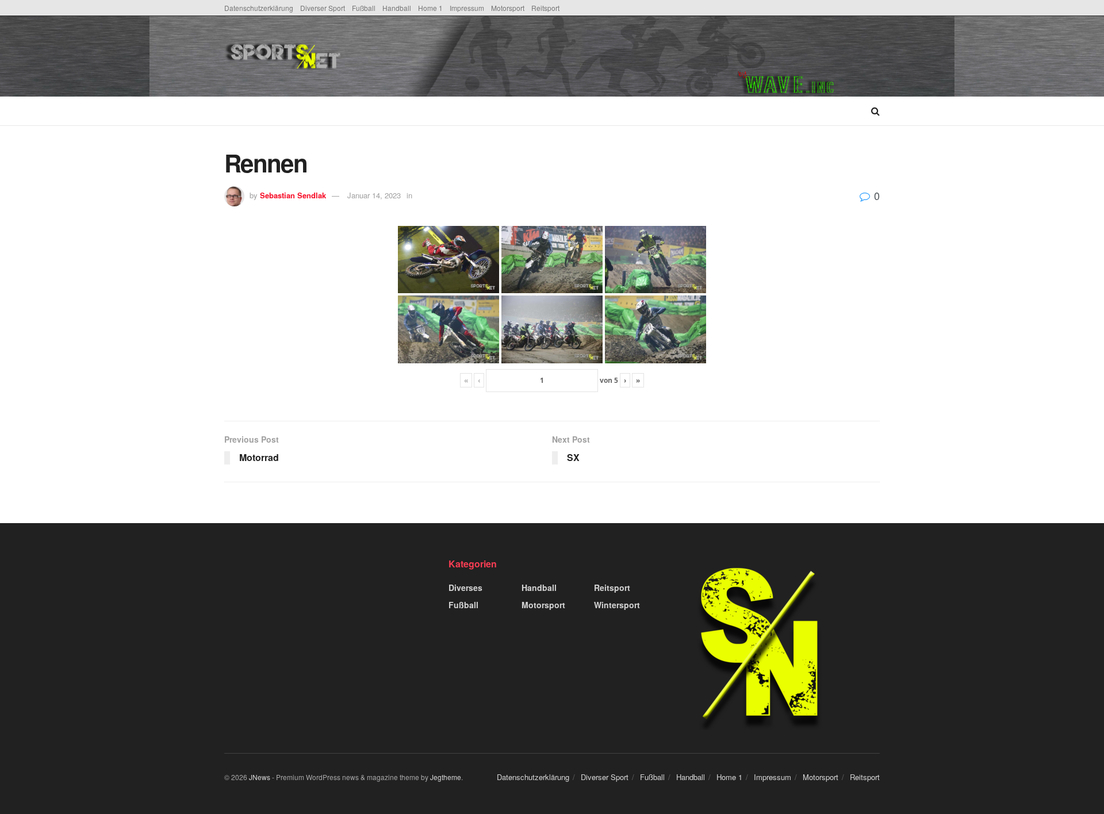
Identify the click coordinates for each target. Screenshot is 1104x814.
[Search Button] (875, 111)
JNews (259, 777)
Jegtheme (445, 777)
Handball (396, 8)
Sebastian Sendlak (293, 195)
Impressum (467, 8)
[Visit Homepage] (370, 57)
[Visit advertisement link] (808, 56)
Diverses (465, 587)
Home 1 (430, 8)
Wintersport (617, 604)
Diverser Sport (322, 8)
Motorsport (507, 8)
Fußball (363, 8)
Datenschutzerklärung (258, 8)
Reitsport (545, 8)
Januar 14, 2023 (374, 195)
